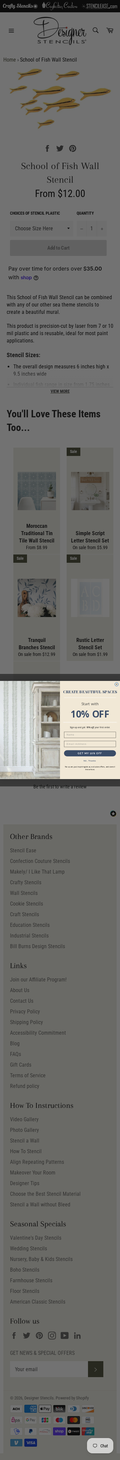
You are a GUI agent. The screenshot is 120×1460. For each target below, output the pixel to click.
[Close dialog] (116, 684)
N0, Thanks (90, 761)
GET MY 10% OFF (90, 753)
